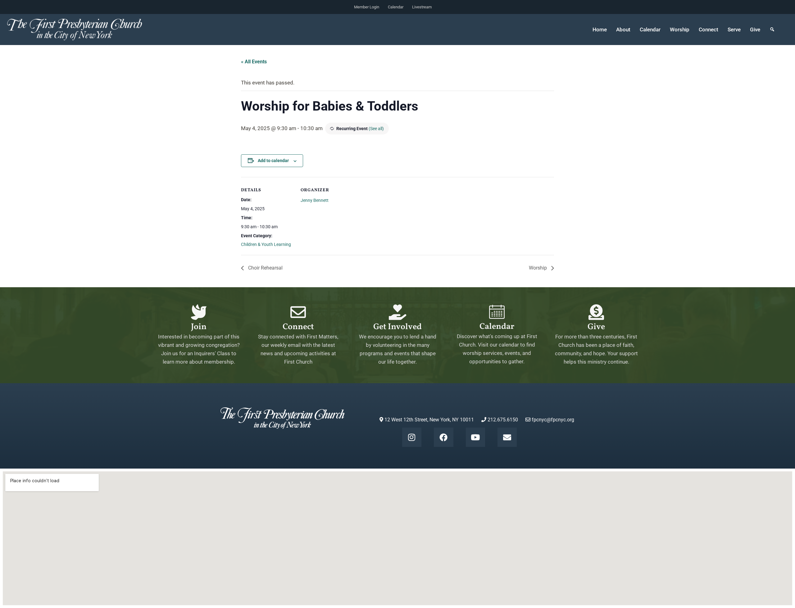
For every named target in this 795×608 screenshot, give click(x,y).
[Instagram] (411, 437)
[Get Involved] (397, 312)
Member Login (366, 7)
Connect (298, 327)
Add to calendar (273, 160)
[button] (772, 29)
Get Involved (397, 327)
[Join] (199, 312)
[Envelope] (507, 437)
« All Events (254, 62)
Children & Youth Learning (266, 244)
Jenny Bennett (315, 200)
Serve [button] (734, 29)
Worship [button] (679, 29)
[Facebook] (443, 437)
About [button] (623, 29)
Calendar (395, 7)
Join (199, 327)
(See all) (376, 128)
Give (755, 29)
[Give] (596, 312)
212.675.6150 (502, 420)
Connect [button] (708, 29)
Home (600, 29)
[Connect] (298, 312)
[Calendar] (497, 312)
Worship (538, 268)
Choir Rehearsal (265, 268)
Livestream (422, 7)
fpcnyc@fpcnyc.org (553, 420)
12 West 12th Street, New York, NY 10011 (428, 420)
